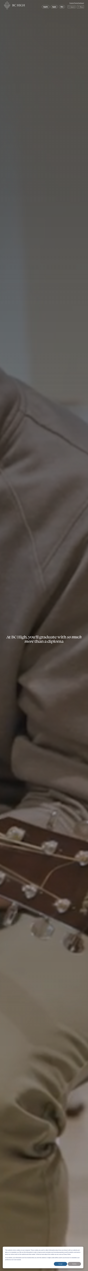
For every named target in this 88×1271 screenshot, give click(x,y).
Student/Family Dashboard (76, 3)
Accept (60, 1264)
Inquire (45, 7)
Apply (54, 7)
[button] (71, 6)
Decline (74, 1264)
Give (61, 7)
